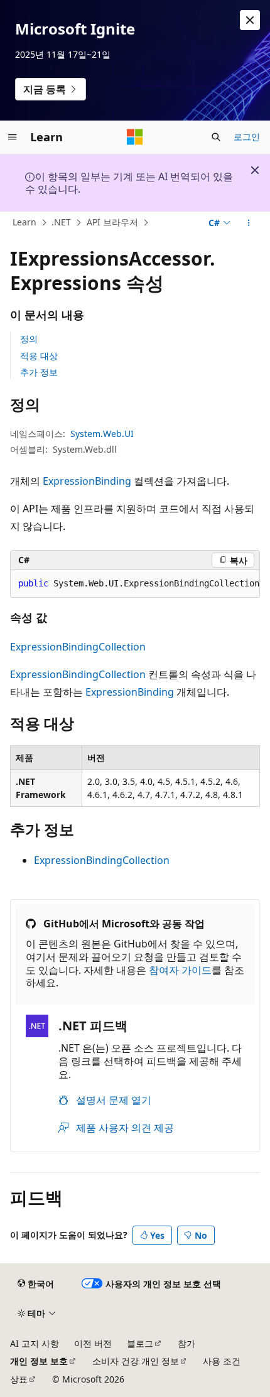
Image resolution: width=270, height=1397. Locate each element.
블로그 (140, 1343)
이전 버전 (93, 1343)
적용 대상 (39, 356)
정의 (29, 339)
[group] (135, 584)
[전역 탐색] (12, 137)
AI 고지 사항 (34, 1343)
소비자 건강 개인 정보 (135, 1361)
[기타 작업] (249, 223)
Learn (24, 222)
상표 (19, 1379)
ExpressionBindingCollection (78, 647)
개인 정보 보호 (39, 1361)
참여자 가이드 (180, 970)
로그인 (247, 137)
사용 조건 (221, 1361)
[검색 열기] (216, 137)
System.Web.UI (102, 434)
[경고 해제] (250, 20)
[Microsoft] (135, 137)
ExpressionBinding (87, 481)
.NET (61, 222)
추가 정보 (39, 372)
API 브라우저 (112, 222)
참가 (186, 1343)
